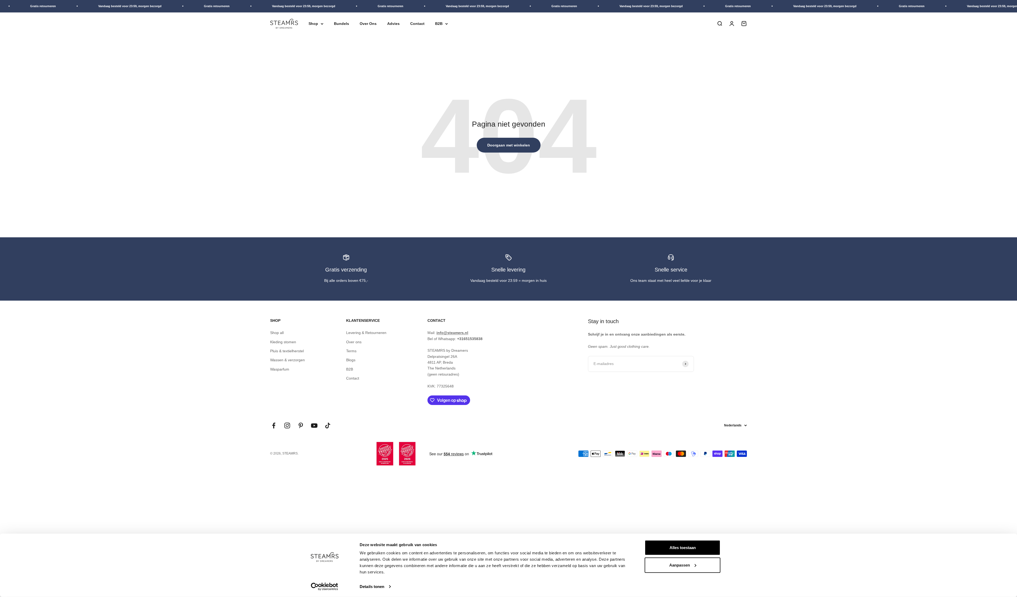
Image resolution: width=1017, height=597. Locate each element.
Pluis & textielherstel (287, 351)
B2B (439, 23)
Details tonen (372, 586)
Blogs (350, 360)
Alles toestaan (683, 547)
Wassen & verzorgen (287, 360)
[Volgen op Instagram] (287, 425)
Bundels (341, 23)
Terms (351, 351)
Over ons (354, 342)
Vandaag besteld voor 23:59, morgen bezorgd (105, 6)
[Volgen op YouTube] (314, 425)
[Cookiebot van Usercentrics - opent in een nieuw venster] (324, 587)
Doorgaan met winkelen (508, 145)
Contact (417, 23)
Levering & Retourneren (366, 333)
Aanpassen (679, 565)
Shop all (277, 333)
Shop (313, 23)
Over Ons (368, 23)
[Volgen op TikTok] (327, 425)
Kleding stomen (283, 342)
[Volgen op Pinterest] (300, 425)
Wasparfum (279, 369)
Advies (393, 23)
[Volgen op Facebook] (273, 425)
